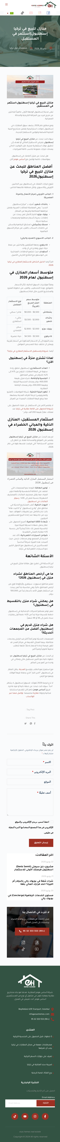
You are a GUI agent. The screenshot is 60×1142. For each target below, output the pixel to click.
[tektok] (23, 949)
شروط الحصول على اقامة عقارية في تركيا (34, 409)
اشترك (46, 1103)
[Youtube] (24, 1116)
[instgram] (23, 942)
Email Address (48, 1098)
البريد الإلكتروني (41, 771)
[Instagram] (35, 1116)
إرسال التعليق (41, 843)
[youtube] (37, 949)
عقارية (36, 693)
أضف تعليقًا (44, 792)
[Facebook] (37, 942)
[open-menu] (8, 5)
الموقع (47, 781)
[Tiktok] (14, 1116)
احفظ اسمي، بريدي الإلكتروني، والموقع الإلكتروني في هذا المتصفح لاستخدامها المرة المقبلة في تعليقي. (31, 827)
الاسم (47, 762)
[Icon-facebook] (45, 1116)
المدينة (22, 670)
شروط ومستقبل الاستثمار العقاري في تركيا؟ (27, 351)
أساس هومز (19, 159)
